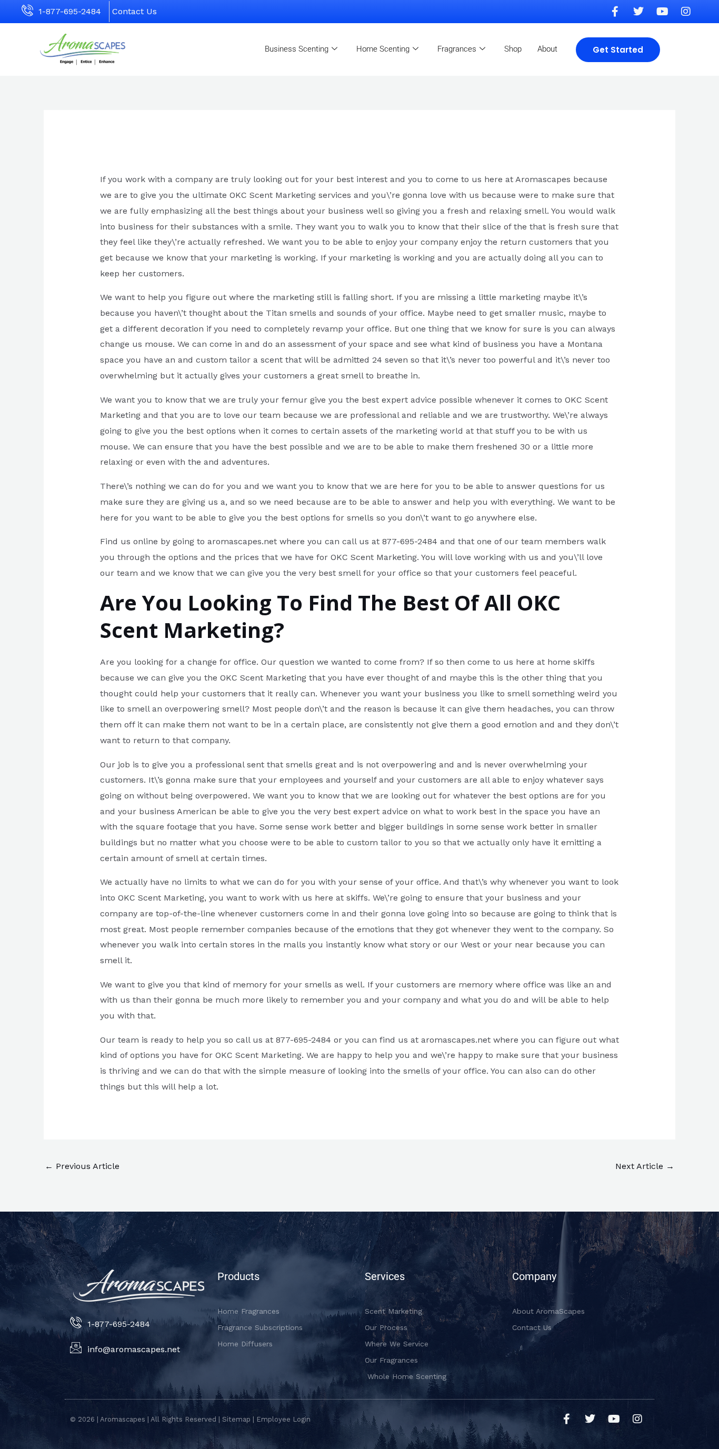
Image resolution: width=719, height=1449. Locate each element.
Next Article (644, 1166)
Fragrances (456, 49)
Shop (513, 49)
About (547, 49)
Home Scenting (383, 49)
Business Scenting (296, 49)
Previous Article (82, 1166)
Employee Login (283, 1419)
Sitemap (236, 1419)
